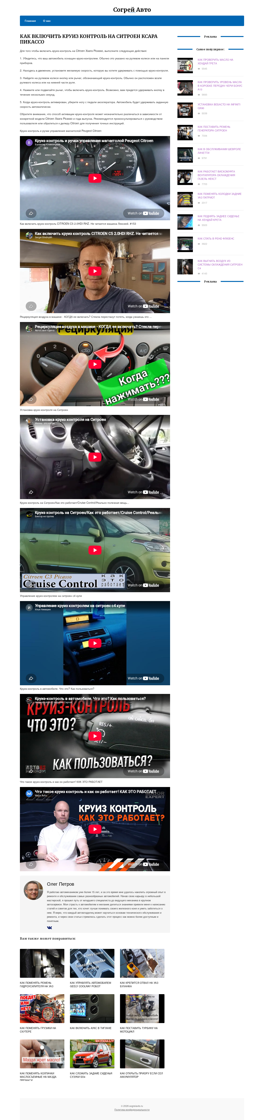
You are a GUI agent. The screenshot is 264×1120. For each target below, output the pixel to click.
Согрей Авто (132, 9)
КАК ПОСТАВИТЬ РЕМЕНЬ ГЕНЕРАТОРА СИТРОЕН (214, 128)
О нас (47, 21)
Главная (30, 21)
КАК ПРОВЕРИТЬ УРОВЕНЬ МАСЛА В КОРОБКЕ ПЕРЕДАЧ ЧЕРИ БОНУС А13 (220, 85)
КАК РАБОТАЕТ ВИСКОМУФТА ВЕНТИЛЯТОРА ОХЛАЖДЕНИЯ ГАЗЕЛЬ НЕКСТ (216, 175)
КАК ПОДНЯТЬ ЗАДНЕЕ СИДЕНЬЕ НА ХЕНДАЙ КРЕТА (218, 218)
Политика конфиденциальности (132, 1109)
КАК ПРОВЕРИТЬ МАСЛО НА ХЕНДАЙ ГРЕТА (215, 61)
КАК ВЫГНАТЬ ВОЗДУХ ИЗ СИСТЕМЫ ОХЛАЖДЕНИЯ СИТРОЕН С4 (220, 264)
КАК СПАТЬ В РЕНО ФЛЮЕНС (216, 238)
